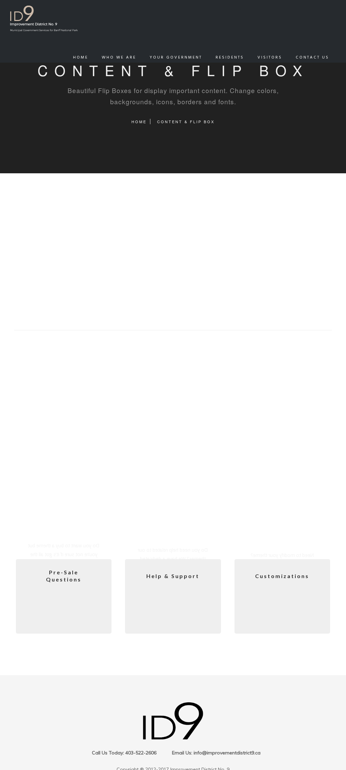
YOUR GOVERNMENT (176, 57)
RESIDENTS (230, 57)
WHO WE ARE (119, 57)
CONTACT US (312, 57)
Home (139, 121)
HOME (80, 57)
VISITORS (269, 57)
